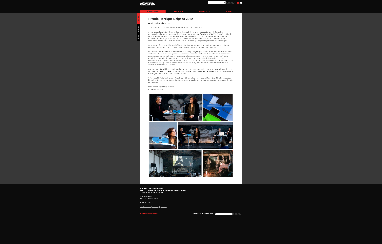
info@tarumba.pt (145, 207)
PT (238, 3)
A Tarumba (152, 11)
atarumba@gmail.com (159, 207)
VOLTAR (138, 18)
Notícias (178, 11)
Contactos (204, 11)
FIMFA (229, 11)
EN (241, 3)
